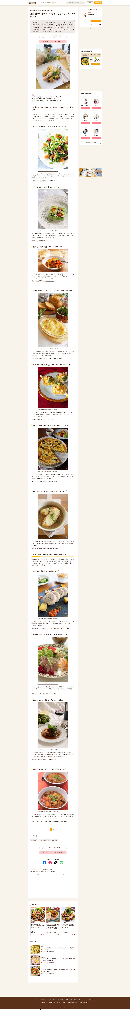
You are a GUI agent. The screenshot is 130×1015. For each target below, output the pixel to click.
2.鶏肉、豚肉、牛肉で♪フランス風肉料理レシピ (43, 98)
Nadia (31, 869)
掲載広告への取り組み (73, 999)
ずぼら (44, 2)
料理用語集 (43, 999)
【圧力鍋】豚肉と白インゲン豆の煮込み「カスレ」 (55, 821)
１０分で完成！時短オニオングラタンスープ (50, 548)
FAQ (67, 999)
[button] (40, 1009)
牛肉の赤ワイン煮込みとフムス (48, 759)
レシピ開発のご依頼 (90, 999)
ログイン (90, 2)
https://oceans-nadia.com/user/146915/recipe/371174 (48, 749)
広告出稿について (82, 999)
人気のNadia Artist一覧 (91, 142)
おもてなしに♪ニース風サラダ (47, 180)
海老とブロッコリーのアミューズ (45, 419)
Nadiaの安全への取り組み (51, 999)
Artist (58, 2)
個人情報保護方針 (61, 999)
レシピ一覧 (96, 21)
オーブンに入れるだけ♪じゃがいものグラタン (51, 358)
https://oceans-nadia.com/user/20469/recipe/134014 (48, 409)
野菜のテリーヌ (43, 240)
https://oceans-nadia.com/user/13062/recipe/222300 (48, 618)
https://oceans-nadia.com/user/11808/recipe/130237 (48, 684)
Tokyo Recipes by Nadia (83, 1002)
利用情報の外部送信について (72, 1002)
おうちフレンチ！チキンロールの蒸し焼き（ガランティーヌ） (54, 628)
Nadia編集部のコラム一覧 (45, 869)
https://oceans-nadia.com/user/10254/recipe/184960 (48, 471)
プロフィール (86, 21)
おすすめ (49, 2)
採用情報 (63, 1002)
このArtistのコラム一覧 (94, 24)
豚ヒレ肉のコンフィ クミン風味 (48, 693)
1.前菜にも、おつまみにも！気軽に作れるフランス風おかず (46, 97)
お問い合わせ (44, 1002)
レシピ (40, 2)
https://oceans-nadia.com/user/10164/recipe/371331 (48, 811)
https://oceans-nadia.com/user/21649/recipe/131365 (48, 348)
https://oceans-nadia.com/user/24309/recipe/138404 (48, 171)
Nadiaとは (37, 999)
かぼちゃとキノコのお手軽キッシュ (48, 481)
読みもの (54, 2)
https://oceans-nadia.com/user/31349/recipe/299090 (48, 230)
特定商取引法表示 (52, 1002)
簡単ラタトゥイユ (50, 281)
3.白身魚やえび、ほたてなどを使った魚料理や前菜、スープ (46, 100)
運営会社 (58, 1002)
